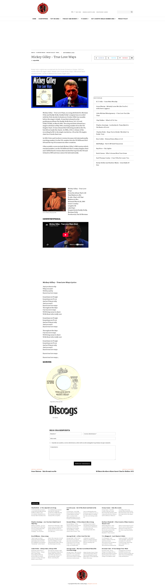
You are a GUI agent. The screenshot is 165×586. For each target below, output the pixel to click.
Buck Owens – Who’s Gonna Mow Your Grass (111, 153)
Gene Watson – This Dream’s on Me (43, 471)
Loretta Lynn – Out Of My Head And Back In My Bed (81, 508)
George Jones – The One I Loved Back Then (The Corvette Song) (81, 549)
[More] (132, 58)
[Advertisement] (82, 34)
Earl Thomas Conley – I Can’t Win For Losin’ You (112, 158)
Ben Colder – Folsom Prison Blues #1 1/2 (109, 139)
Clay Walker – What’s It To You (106, 120)
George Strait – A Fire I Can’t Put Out (78, 536)
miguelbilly (36, 60)
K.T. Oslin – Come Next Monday (106, 101)
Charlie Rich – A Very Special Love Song (43, 508)
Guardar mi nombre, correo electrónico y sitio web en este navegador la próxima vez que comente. (81, 443)
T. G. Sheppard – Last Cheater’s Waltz (113, 536)
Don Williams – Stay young (39, 536)
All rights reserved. (92, 583)
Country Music (40, 52)
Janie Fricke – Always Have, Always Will (44, 548)
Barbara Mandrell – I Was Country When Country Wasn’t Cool (118, 522)
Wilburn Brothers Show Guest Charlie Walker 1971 (115, 471)
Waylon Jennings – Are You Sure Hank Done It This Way (46, 522)
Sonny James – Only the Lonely (111, 508)
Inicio (33, 52)
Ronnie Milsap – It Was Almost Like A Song (80, 522)
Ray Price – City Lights (103, 148)
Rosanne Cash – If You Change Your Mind (115, 548)
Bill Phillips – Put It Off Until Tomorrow (109, 144)
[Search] (131, 12)
